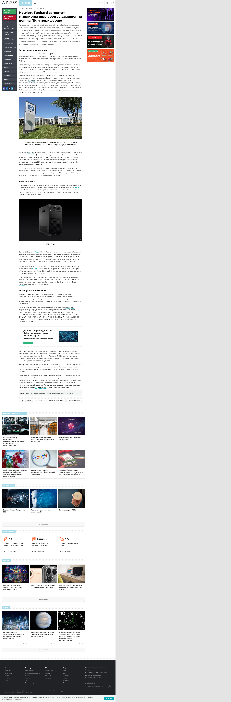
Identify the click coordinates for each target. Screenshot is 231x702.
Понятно (109, 698)
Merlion (65, 282)
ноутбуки (56, 88)
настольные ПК (30, 90)
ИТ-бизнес (25, 3)
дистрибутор (75, 269)
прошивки (54, 367)
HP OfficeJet (52, 315)
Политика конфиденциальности (97, 673)
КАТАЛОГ (100, 3)
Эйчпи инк (37, 259)
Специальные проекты (32, 673)
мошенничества (40, 387)
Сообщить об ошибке (94, 675)
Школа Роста (7, 23)
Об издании (49, 671)
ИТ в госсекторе (8, 55)
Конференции (29, 671)
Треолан (23, 271)
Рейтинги (6, 79)
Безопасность (8, 51)
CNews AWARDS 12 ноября (8, 17)
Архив (7, 680)
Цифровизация (8, 44)
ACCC (52, 369)
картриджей (38, 356)
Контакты (48, 678)
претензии (31, 80)
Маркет (27, 675)
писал (77, 187)
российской (65, 266)
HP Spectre (63, 88)
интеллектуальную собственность (31, 385)
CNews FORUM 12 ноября (8, 11)
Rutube (65, 678)
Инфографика (8, 83)
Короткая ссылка (74, 400)
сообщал (36, 252)
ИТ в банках (7, 59)
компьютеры (37, 59)
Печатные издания (31, 683)
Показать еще (43, 524)
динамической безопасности (47, 354)
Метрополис (68, 262)
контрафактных (66, 385)
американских (43, 168)
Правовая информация (95, 677)
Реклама (47, 673)
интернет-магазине (36, 72)
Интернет (6, 71)
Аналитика (8, 673)
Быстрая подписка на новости (97, 668)
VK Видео (66, 675)
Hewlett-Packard (44, 54)
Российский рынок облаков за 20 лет (9, 27)
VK (64, 673)
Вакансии (48, 675)
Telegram (66, 680)
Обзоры (7, 678)
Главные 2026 (9, 39)
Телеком (6, 67)
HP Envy (39, 90)
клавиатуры (31, 85)
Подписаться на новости (56, 400)
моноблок (30, 152)
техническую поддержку (27, 273)
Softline (59, 282)
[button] (107, 3)
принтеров (68, 312)
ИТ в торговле (8, 63)
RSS (89, 670)
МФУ (45, 315)
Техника (27, 678)
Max (64, 671)
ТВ (26, 680)
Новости (8, 671)
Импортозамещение (10, 47)
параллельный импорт (35, 195)
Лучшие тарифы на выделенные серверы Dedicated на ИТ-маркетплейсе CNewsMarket (47, 393)
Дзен (64, 683)
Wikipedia (78, 137)
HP (52, 54)
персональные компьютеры (57, 67)
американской (33, 54)
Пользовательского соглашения (12, 699)
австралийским (40, 351)
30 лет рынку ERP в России (8, 33)
